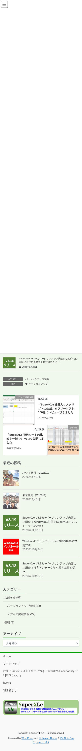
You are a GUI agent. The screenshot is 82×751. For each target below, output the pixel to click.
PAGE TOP (76, 725)
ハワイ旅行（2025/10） (37, 472)
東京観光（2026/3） (35, 495)
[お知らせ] (63, 440)
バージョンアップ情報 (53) (24, 605)
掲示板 (7, 682)
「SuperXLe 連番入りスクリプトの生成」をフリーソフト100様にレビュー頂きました (56, 408)
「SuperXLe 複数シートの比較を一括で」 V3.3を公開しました (25, 438)
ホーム (7, 656)
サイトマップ (11, 663)
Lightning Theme (48, 738)
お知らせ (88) (12, 597)
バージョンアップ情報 (37, 379)
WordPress (27, 738)
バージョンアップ (38, 383)
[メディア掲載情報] (18, 409)
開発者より (10, 690)
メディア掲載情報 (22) (21, 614)
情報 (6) (9, 622)
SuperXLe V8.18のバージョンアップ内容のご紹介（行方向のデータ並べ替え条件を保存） (49, 567)
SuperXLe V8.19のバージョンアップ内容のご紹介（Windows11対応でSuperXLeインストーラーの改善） (49, 521)
